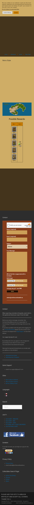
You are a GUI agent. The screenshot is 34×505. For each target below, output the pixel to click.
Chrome (8, 477)
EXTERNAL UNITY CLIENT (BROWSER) (16, 424)
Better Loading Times (11, 383)
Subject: (9, 243)
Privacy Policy (9, 463)
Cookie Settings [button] (7, 12)
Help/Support (20, 331)
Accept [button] (16, 12)
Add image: (10, 278)
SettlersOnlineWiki (17, 501)
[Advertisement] (17, 32)
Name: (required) (11, 229)
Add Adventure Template (12, 357)
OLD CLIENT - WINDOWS (12, 419)
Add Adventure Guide (11, 355)
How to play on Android (12, 379)
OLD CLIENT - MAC (10, 421)
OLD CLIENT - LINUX (11, 422)
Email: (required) (11, 236)
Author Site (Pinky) (11, 475)
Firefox (7, 479)
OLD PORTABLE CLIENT (12, 426)
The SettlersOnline (10, 329)
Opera (7, 481)
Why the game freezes (12, 381)
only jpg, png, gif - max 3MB (14, 288)
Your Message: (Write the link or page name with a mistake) (16, 263)
